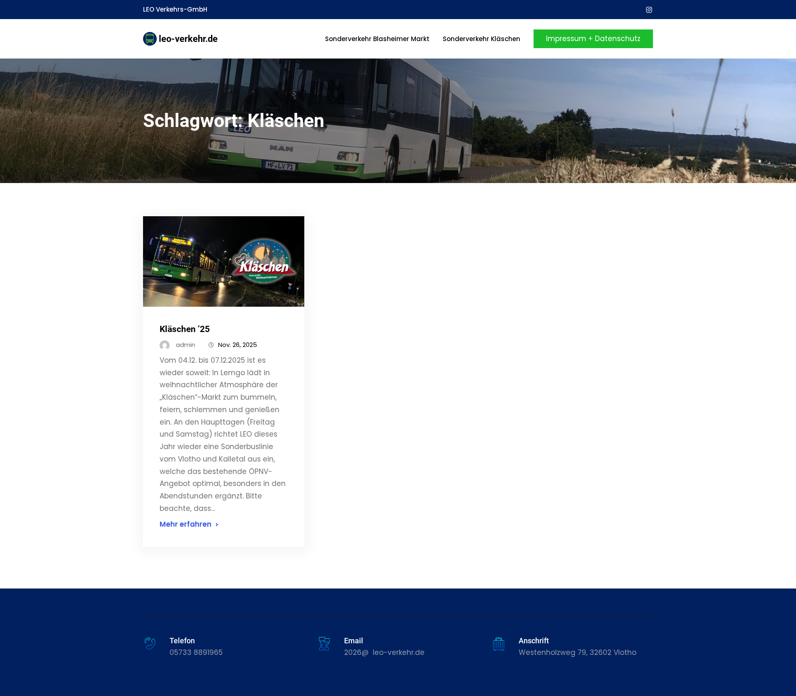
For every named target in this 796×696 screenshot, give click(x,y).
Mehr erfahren (185, 524)
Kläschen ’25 (185, 329)
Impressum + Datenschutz (593, 39)
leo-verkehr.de (188, 39)
